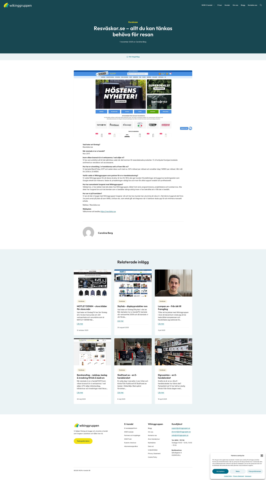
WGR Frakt (128, 439)
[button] (262, 456)
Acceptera (220, 471)
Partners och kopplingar (132, 435)
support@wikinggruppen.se (181, 428)
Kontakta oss (252, 5)
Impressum (248, 476)
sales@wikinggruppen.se (180, 435)
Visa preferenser (255, 471)
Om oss (235, 5)
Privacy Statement (238, 476)
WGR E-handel (207, 5)
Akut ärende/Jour (154, 439)
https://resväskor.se (108, 211)
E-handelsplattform (130, 428)
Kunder (227, 5)
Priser (219, 5)
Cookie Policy (228, 476)
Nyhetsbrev (152, 443)
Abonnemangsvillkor (131, 446)
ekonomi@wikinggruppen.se (181, 432)
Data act (151, 446)
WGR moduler (129, 432)
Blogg (243, 5)
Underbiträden (153, 450)
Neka (238, 471)
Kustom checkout (130, 443)
